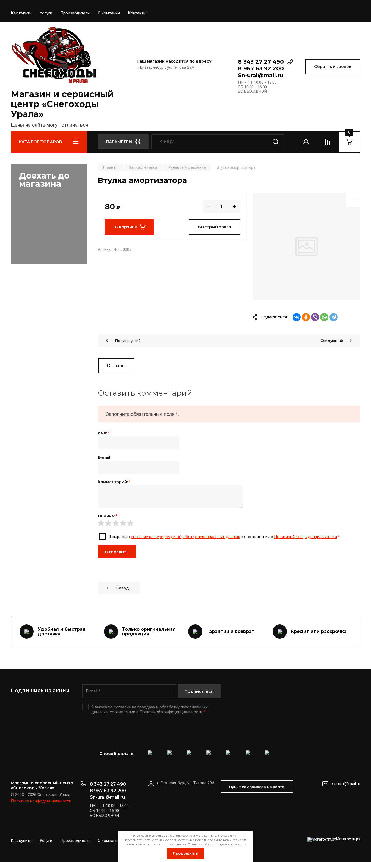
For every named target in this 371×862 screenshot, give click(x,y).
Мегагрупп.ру (348, 839)
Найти (276, 141)
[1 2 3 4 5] (229, 523)
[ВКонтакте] (297, 317)
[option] (306, 246)
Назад (122, 588)
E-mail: (104, 457)
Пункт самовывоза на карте (256, 787)
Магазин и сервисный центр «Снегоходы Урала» (62, 104)
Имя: (103, 432)
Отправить (117, 551)
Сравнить (353, 200)
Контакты (137, 13)
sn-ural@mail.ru (346, 783)
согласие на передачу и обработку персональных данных (185, 536)
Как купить (21, 13)
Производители (75, 13)
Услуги (46, 13)
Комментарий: (114, 481)
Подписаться (199, 691)
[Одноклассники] (306, 317)
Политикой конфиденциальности (305, 536)
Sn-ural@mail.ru (260, 75)
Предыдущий (128, 340)
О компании (109, 13)
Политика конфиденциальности (41, 801)
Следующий (331, 340)
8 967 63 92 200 (261, 68)
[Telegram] (333, 317)
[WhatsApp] (324, 317)
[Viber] (315, 317)
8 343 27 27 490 (261, 61)
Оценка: (107, 516)
